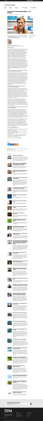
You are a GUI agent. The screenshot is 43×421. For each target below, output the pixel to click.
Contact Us (28, 416)
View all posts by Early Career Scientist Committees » (17, 150)
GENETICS (17, 413)
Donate (27, 414)
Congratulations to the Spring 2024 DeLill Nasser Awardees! (20, 178)
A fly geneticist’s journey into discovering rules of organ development (20, 261)
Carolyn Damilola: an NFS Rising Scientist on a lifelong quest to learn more (20, 188)
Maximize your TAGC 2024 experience (19, 321)
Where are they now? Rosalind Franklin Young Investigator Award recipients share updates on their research (20, 164)
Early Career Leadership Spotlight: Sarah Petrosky (20, 329)
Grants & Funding (26, 7)
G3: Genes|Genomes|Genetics (19, 414)
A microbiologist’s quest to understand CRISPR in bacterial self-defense (20, 227)
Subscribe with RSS (29, 415)
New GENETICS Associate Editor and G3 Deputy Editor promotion (19, 392)
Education (22, 7)
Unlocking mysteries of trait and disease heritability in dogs (20, 234)
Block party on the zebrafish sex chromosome (18, 213)
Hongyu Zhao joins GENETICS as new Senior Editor (20, 278)
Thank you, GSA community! (18, 155)
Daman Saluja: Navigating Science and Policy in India (19, 253)
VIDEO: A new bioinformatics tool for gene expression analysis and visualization (20, 375)
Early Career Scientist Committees (11, 14)
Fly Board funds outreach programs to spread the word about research (20, 357)
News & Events (5, 7)
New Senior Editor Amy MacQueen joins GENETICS (20, 207)
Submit (31, 404)
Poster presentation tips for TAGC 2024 (19, 312)
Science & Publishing (10, 7)
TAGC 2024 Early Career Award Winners (19, 339)
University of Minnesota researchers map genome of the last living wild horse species (20, 171)
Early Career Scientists (10, 140)
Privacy (18, 420)
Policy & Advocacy (16, 7)
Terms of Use (16, 420)
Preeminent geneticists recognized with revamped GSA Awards (20, 348)
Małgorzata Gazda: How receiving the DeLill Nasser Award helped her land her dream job (20, 269)
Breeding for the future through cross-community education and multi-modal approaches (20, 381)
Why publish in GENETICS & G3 (19, 415)
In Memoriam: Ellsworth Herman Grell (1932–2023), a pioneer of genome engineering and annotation (19, 294)
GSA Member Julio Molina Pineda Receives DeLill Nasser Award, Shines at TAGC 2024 (20, 285)
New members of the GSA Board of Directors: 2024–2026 (19, 366)
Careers (31, 7)
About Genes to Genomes (18, 416)
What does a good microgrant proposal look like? (19, 195)
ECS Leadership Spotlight (15, 140)
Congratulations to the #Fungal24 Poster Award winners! (20, 304)
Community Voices (34, 7)
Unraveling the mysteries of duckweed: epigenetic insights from (20, 220)
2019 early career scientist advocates (14, 37)
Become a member (29, 413)
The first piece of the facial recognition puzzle (20, 201)
